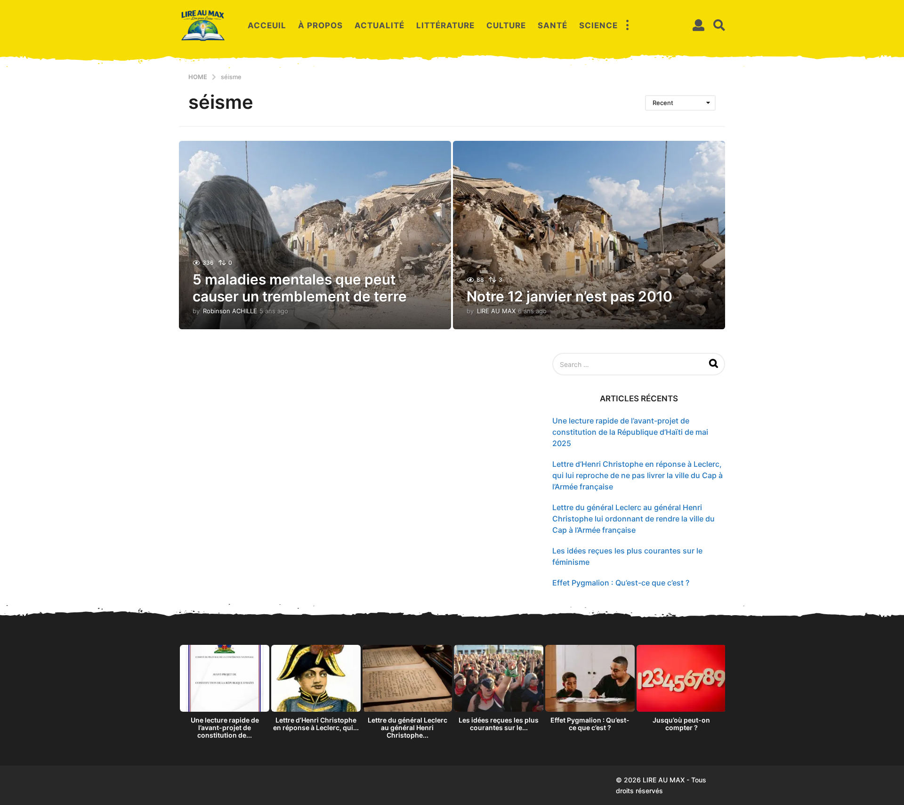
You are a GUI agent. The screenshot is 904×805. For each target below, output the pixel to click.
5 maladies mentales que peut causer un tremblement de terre (300, 288)
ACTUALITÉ (379, 25)
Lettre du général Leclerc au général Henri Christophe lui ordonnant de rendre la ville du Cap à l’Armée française (633, 519)
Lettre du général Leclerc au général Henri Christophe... (407, 727)
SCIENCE (598, 25)
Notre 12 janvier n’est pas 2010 (569, 296)
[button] (627, 25)
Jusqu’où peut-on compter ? (681, 724)
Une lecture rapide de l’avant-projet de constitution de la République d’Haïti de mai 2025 (630, 432)
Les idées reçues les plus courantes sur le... (499, 724)
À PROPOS (320, 25)
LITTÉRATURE (445, 25)
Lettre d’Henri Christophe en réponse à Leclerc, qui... (316, 724)
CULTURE (506, 25)
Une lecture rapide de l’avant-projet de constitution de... (225, 727)
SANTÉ (552, 25)
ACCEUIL (267, 25)
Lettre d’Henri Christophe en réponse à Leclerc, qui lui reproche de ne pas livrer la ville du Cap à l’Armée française (637, 475)
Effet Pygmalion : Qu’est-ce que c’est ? (620, 582)
